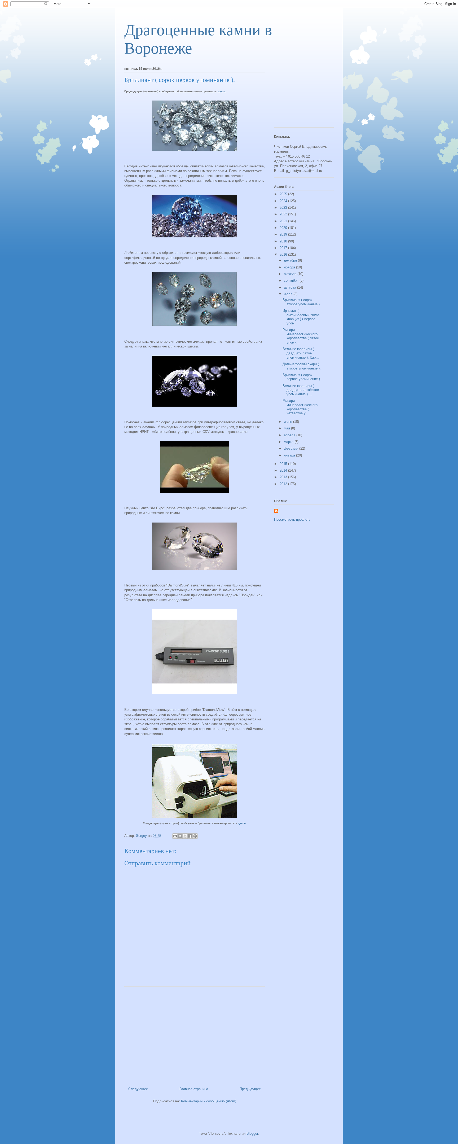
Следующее (138, 1089)
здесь (242, 823)
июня (288, 422)
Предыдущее (250, 1089)
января (290, 455)
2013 (284, 477)
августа (290, 287)
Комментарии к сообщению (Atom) (208, 1101)
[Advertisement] (194, 1035)
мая (287, 428)
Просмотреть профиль (292, 519)
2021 (284, 221)
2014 (284, 470)
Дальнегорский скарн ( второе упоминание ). (302, 366)
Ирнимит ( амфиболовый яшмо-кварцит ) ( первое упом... (301, 317)
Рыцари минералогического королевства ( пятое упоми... (301, 336)
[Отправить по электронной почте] (175, 836)
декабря (291, 260)
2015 (284, 464)
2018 (284, 241)
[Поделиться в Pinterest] (195, 836)
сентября (292, 280)
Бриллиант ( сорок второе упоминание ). (302, 302)
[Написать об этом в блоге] (180, 836)
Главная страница (193, 1089)
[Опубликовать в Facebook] (190, 836)
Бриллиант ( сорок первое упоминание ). (302, 377)
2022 (284, 214)
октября (290, 274)
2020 (284, 228)
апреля (290, 435)
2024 (284, 201)
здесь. (221, 91)
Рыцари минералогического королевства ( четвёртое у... (300, 407)
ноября (290, 267)
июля (288, 294)
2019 (284, 234)
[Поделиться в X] (185, 836)
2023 (284, 208)
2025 (284, 194)
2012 (284, 484)
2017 (284, 248)
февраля (291, 448)
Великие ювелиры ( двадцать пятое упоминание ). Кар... (301, 353)
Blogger (252, 1134)
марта (289, 442)
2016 (284, 254)
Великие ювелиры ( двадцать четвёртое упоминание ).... (301, 390)
